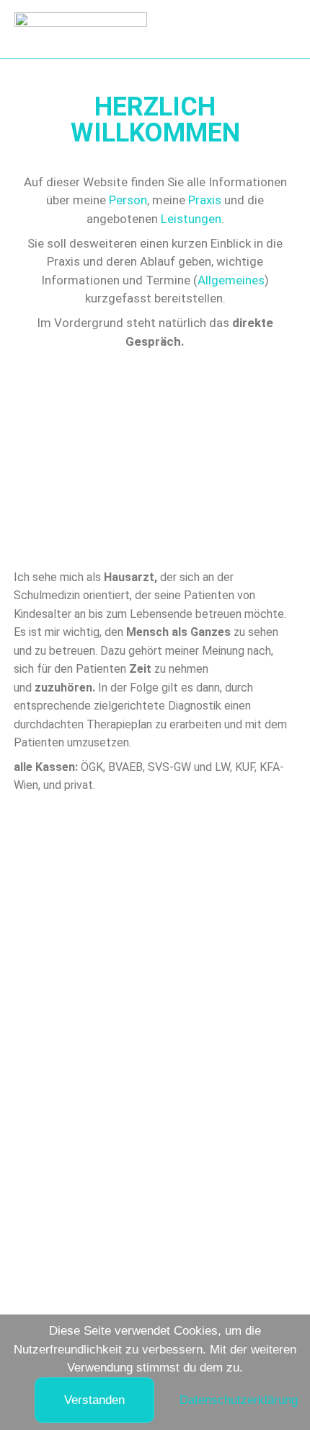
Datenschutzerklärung (239, 1400)
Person (128, 200)
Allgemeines (231, 280)
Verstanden (94, 1400)
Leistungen (191, 219)
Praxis (204, 200)
